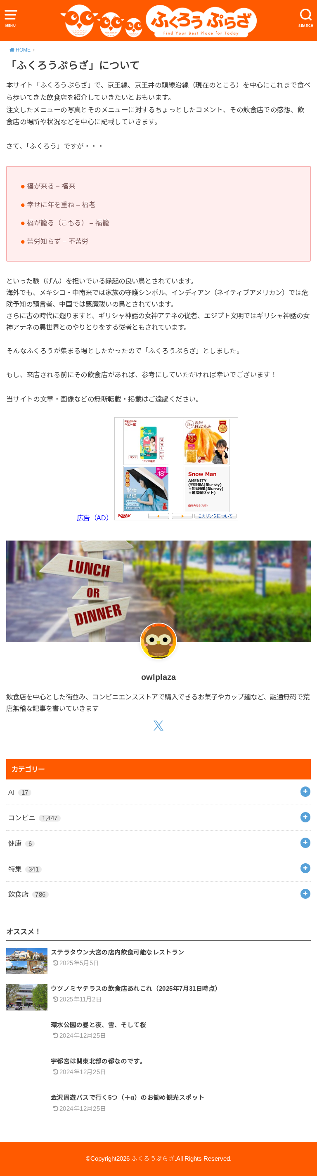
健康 (20, 843)
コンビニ (33, 818)
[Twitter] (158, 726)
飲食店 (27, 894)
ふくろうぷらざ (153, 1158)
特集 (23, 869)
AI (18, 792)
